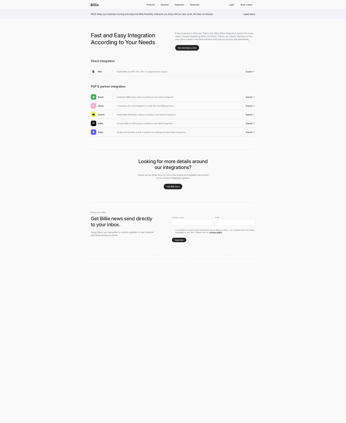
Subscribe (179, 240)
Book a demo (246, 5)
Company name (178, 218)
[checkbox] (173, 230)
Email (217, 218)
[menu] (151, 4)
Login (231, 5)
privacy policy (216, 232)
